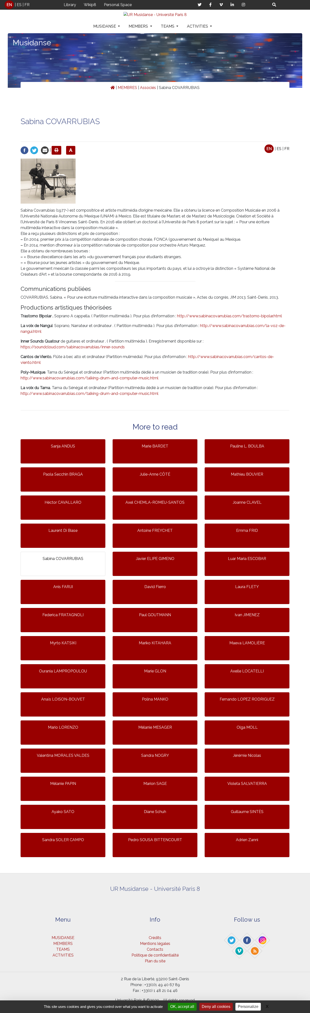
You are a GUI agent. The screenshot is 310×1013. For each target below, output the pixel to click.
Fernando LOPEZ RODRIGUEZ (247, 699)
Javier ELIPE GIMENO (155, 558)
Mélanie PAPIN (63, 783)
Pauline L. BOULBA (247, 446)
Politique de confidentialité (155, 955)
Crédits (155, 937)
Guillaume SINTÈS (247, 811)
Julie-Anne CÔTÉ (155, 474)
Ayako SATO (63, 811)
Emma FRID (247, 530)
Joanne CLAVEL (247, 502)
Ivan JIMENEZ (247, 615)
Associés (148, 87)
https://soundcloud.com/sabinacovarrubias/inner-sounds (73, 347)
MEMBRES (127, 87)
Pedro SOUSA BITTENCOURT (155, 840)
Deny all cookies (216, 1007)
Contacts (155, 949)
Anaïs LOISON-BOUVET (63, 699)
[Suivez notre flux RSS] (255, 950)
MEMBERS (139, 26)
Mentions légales (155, 943)
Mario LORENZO (63, 727)
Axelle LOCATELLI (247, 671)
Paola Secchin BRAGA (63, 474)
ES (19, 4)
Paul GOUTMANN (155, 615)
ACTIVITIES (198, 26)
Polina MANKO (155, 699)
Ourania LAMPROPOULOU (63, 671)
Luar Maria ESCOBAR (247, 558)
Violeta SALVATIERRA (247, 783)
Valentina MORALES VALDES (63, 755)
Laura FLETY (247, 586)
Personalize (248, 1007)
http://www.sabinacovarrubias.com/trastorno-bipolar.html (229, 316)
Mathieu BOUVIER (247, 474)
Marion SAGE (155, 783)
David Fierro (155, 586)
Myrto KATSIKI (63, 643)
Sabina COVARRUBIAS (63, 558)
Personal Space (118, 4)
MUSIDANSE (105, 26)
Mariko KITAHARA (155, 643)
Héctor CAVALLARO (63, 502)
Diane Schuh (155, 811)
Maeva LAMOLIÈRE (247, 643)
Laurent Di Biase (63, 530)
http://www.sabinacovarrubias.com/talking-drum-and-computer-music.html (89, 378)
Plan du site (155, 961)
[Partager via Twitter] (34, 150)
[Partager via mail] (45, 150)
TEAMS (168, 26)
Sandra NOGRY (155, 755)
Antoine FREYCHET (155, 530)
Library (70, 4)
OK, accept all (182, 1007)
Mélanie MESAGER (155, 727)
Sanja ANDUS (63, 446)
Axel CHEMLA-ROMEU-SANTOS (155, 502)
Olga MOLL (247, 727)
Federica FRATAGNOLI (63, 615)
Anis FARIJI (63, 586)
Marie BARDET (155, 446)
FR (27, 4)
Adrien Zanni (247, 840)
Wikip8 (90, 4)
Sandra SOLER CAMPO (63, 840)
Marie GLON (155, 671)
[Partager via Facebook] (24, 150)
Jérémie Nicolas (247, 755)
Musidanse (32, 42)
